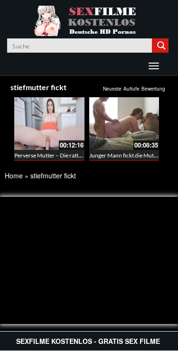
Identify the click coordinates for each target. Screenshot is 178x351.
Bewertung (153, 88)
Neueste (112, 88)
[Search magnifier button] (161, 45)
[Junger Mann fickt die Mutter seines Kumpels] (124, 123)
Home (14, 175)
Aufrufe (131, 88)
